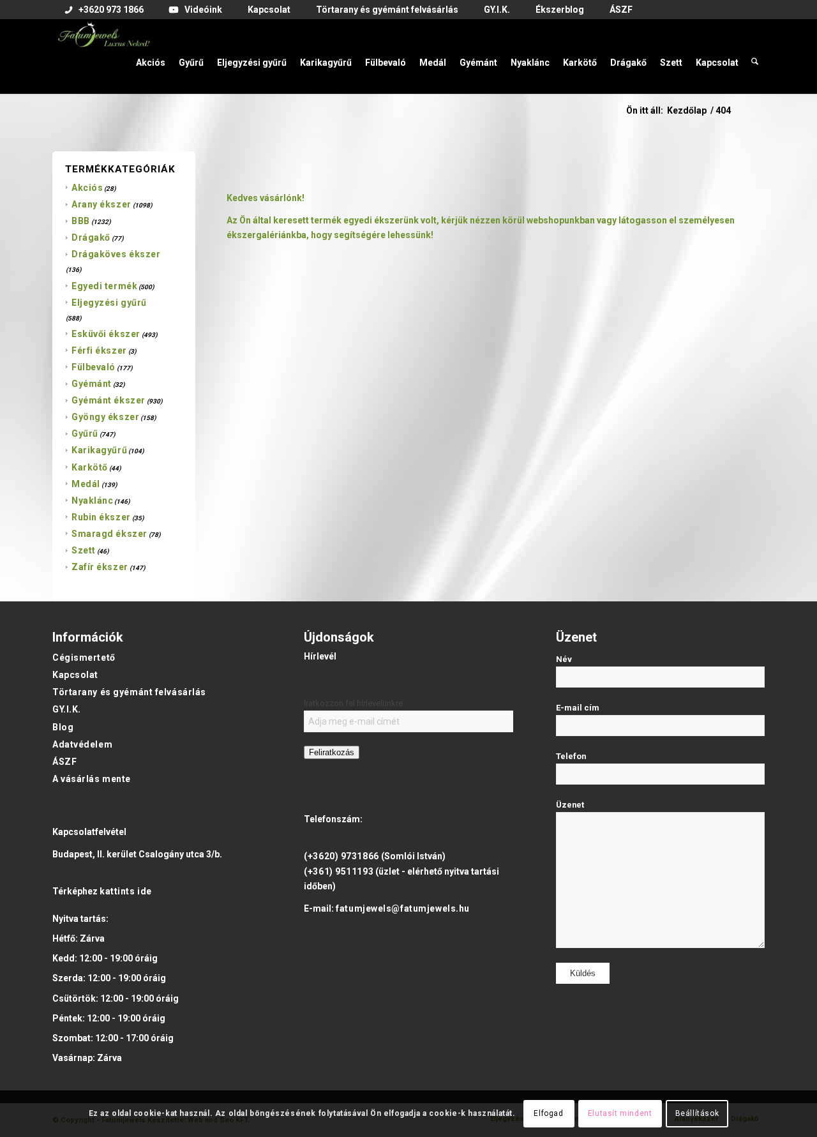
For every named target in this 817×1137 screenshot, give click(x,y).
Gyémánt (91, 384)
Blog (62, 727)
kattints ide (126, 891)
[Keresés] (755, 56)
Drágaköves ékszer (116, 254)
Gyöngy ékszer (105, 417)
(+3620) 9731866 (341, 856)
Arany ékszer (101, 204)
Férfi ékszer (99, 350)
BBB (80, 221)
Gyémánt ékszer (108, 400)
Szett (83, 550)
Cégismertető (84, 657)
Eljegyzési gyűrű (109, 302)
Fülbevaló (93, 367)
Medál (85, 484)
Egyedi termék (104, 286)
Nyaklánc (92, 500)
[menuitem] (104, 10)
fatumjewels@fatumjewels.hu (403, 908)
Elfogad (548, 1113)
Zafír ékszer (99, 567)
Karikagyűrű (99, 450)
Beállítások (697, 1113)
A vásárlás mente (91, 779)
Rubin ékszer (101, 517)
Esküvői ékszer (105, 334)
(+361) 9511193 (338, 871)
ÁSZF (64, 762)
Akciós (87, 188)
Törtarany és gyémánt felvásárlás (129, 692)
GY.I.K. (66, 709)
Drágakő (90, 237)
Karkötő (89, 467)
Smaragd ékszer (109, 534)
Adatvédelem (82, 744)
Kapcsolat (75, 675)
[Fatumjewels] (103, 56)
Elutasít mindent (620, 1113)
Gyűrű (84, 433)
